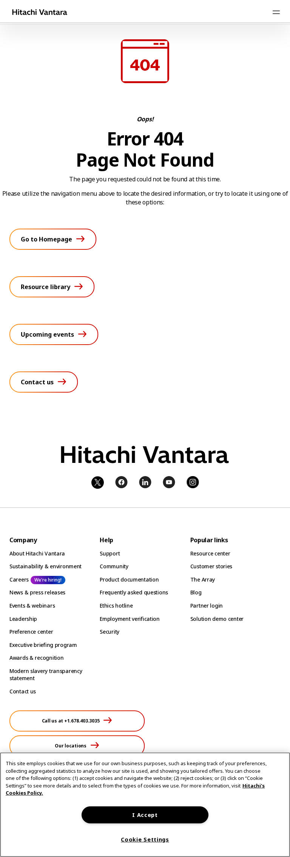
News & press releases (37, 592)
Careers (19, 579)
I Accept (145, 814)
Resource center (210, 553)
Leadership (23, 618)
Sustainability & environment (45, 566)
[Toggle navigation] (276, 12)
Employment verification (130, 618)
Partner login (206, 605)
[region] (145, 804)
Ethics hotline (116, 605)
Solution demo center (217, 618)
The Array (202, 579)
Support (110, 553)
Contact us (22, 691)
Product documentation (129, 579)
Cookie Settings (145, 839)
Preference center (31, 631)
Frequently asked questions (134, 592)
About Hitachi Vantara (37, 553)
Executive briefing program (43, 644)
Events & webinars (32, 605)
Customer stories (211, 566)
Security (109, 631)
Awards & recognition (36, 657)
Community (114, 566)
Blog (196, 592)
